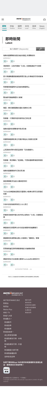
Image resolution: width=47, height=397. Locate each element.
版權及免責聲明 (30, 307)
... (29, 269)
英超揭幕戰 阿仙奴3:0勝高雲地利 (15, 181)
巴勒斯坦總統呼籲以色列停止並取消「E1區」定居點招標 (23, 216)
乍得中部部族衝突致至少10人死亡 (15, 204)
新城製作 (7, 322)
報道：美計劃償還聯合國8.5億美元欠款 (17, 108)
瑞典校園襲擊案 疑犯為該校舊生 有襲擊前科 (19, 55)
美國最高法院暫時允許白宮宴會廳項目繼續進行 (20, 227)
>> (31, 269)
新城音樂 (7, 325)
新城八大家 (7, 315)
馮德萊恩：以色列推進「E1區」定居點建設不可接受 (22, 66)
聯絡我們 (28, 312)
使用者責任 (36, 276)
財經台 (6, 303)
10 (27, 269)
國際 (20, 27)
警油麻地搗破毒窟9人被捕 (12, 97)
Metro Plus (7, 309)
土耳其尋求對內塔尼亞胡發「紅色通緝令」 (18, 149)
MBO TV (6, 312)
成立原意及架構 (10, 335)
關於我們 (28, 300)
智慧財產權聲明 (29, 276)
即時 (4, 27)
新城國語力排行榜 (11, 350)
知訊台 (6, 306)
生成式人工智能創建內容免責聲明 (16, 276)
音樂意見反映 (9, 356)
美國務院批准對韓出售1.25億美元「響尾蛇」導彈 (21, 238)
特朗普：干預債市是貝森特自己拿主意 (17, 118)
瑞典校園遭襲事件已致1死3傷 (14, 170)
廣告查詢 (28, 302)
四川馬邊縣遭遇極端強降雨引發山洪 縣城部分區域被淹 (23, 76)
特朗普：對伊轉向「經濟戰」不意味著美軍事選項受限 (23, 160)
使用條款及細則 (30, 305)
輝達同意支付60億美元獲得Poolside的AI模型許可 (21, 259)
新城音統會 (7, 331)
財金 (12, 27)
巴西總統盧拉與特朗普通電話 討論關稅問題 (19, 248)
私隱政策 (28, 310)
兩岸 (34, 27)
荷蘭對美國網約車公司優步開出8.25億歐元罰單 (20, 139)
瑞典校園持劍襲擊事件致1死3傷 (14, 129)
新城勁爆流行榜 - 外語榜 (13, 345)
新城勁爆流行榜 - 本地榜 (13, 339)
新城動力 (6, 318)
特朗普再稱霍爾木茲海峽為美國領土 (16, 87)
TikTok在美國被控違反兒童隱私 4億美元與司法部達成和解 (23, 192)
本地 (27, 27)
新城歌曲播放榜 (10, 353)
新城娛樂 (7, 328)
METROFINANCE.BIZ (11, 300)
